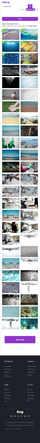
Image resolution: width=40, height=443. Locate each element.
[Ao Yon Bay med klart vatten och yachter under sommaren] (29, 142)
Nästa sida (20, 340)
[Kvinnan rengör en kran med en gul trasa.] (29, 167)
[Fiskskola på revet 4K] (29, 311)
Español (7, 392)
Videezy (7, 372)
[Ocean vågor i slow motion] (10, 34)
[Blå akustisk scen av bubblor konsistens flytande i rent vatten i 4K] (10, 275)
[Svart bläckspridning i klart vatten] (10, 82)
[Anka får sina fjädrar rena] (10, 94)
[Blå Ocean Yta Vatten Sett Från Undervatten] (10, 46)
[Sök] (30, 6)
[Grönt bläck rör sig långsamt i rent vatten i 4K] (10, 142)
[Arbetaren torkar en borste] (29, 299)
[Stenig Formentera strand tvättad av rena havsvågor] (29, 155)
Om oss (30, 389)
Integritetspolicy (16, 429)
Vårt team (30, 392)
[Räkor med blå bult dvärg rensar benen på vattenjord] (10, 167)
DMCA (29, 375)
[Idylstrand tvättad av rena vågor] (10, 130)
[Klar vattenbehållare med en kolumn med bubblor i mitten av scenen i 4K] (29, 287)
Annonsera (31, 369)
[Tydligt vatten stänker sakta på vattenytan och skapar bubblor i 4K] (29, 239)
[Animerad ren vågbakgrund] (29, 94)
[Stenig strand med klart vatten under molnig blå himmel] (29, 118)
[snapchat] (25, 416)
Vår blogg (30, 395)
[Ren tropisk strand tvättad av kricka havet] (10, 155)
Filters (20, 19)
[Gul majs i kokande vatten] (29, 46)
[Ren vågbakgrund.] (29, 82)
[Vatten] (29, 58)
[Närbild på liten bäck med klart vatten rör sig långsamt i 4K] (10, 287)
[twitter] (15, 416)
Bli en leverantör (7, 376)
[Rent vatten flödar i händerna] (29, 70)
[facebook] (11, 416)
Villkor (7, 429)
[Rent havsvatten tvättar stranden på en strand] (29, 106)
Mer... (6, 401)
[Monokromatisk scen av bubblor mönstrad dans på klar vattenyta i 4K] (29, 275)
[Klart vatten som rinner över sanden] (29, 251)
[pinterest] (18, 416)
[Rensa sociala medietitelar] (29, 34)
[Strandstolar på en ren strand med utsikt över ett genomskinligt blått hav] (10, 263)
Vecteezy (7, 369)
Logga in (22, 9)
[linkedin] (28, 416)
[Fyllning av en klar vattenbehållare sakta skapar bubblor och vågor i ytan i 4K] (29, 263)
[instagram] (21, 416)
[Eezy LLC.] (20, 412)
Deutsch (7, 398)
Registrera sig (30, 9)
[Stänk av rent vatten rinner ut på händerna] (10, 106)
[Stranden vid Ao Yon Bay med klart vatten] (10, 118)
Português (7, 395)
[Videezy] (6, 2)
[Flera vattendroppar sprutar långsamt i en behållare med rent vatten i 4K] (10, 251)
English (6, 389)
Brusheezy (8, 366)
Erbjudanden (31, 366)
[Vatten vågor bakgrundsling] (10, 58)
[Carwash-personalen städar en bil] (10, 179)
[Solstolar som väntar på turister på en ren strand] (10, 215)
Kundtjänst (31, 372)
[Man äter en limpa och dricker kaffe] (29, 130)
